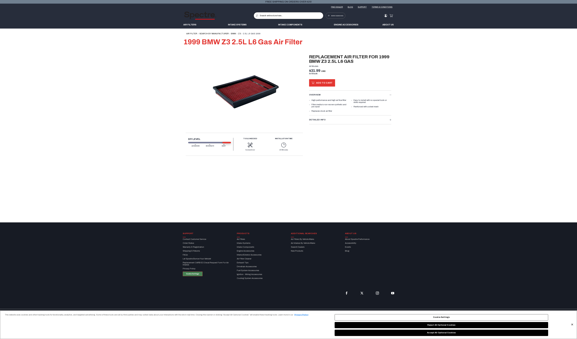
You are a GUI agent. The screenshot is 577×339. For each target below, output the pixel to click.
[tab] (350, 94)
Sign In (385, 15)
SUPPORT (362, 7)
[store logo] (219, 15)
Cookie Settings (192, 274)
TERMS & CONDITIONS (382, 7)
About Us (388, 25)
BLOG (350, 7)
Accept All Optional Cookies (441, 333)
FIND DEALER (337, 7)
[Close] (572, 324)
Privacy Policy (301, 315)
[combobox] (288, 15)
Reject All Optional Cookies (441, 325)
